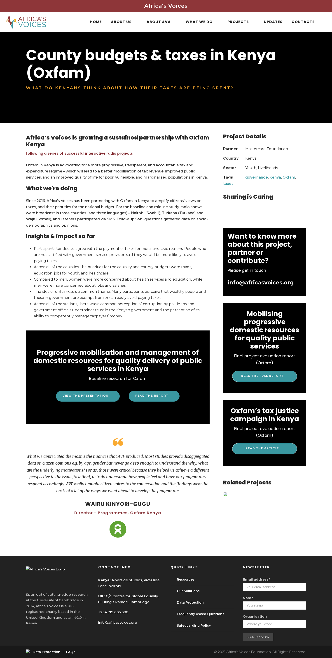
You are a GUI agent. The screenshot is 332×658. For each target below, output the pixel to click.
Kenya (275, 177)
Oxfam (289, 177)
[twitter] (45, 635)
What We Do (199, 21)
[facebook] (28, 635)
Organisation (255, 616)
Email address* (256, 579)
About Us (121, 21)
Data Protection (190, 602)
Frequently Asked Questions (200, 614)
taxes (228, 183)
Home (96, 21)
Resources (185, 579)
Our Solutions (188, 591)
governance (256, 177)
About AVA (159, 21)
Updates (273, 21)
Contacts (303, 21)
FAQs (70, 652)
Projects (238, 21)
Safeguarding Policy (194, 625)
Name (248, 598)
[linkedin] (36, 635)
